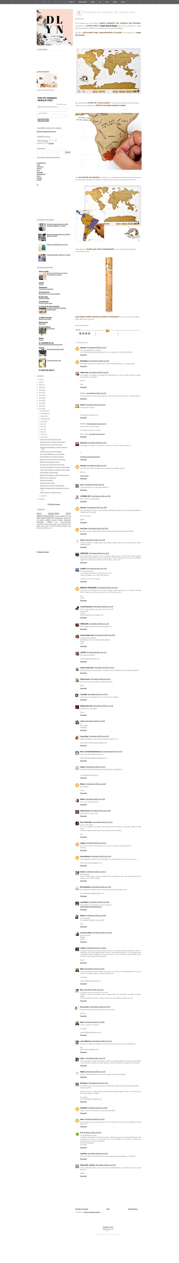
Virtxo (82, 1058)
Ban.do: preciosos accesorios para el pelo (52, 459)
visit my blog (84, 476)
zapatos (54, 524)
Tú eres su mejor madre (45, 303)
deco (39, 513)
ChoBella (83, 568)
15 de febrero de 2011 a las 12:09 (105, 635)
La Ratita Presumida (45, 317)
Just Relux (83, 1153)
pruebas (82, 843)
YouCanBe (83, 694)
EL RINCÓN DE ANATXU (46, 370)
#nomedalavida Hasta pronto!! (55, 349)
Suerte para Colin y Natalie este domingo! (52, 442)
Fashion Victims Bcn (87, 667)
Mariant (82, 784)
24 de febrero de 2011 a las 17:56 (106, 1165)
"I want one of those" (108, 26)
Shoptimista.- (43, 287)
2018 (40, 390)
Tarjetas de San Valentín (47, 483)
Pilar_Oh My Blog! (86, 822)
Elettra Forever (85, 679)
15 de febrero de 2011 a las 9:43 (96, 465)
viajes (65, 518)
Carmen (82, 871)
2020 (40, 385)
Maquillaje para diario (45, 319)
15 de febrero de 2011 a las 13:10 (96, 843)
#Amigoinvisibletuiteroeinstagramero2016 (50, 344)
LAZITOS (83, 652)
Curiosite (39, 178)
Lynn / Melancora (85, 1041)
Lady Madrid (84, 902)
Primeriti (41, 284)
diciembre (44, 411)
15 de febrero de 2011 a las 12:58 (96, 784)
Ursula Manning (85, 856)
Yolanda (82, 948)
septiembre (44, 419)
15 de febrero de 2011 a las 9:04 (96, 393)
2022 (40, 379)
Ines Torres (83, 528)
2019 (40, 387)
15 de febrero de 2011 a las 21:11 (102, 1041)
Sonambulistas (43, 301)
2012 (40, 406)
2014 (40, 400)
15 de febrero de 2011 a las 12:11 (97, 652)
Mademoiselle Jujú (86, 706)
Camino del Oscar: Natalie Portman (50, 492)
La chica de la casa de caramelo (49, 306)
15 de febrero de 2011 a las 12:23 (100, 679)
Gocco (39, 176)
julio (42, 424)
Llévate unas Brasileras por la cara (57, 244)
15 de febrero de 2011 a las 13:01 (103, 822)
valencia (46, 524)
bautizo (50, 528)
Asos (38, 170)
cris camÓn (42, 359)
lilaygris (41, 347)
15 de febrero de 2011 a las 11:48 (99, 624)
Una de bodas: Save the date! (49, 472)
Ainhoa (82, 767)
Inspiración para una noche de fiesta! (51, 444)
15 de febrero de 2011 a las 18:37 (94, 969)
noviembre (44, 413)
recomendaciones (65, 522)
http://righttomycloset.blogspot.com (91, 907)
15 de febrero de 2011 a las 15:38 (99, 902)
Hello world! (42, 324)
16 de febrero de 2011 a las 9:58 (91, 1132)
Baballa (41, 338)
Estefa (82, 799)
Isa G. (82, 484)
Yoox (38, 165)
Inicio (108, 1209)
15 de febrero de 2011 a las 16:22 (96, 948)
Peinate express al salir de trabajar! (50, 451)
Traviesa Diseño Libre (87, 635)
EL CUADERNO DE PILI (46, 343)
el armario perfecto (61, 526)
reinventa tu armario (42, 528)
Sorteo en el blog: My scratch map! (50, 439)
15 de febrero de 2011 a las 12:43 (99, 736)
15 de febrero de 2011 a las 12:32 (98, 694)
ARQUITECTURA (45, 516)
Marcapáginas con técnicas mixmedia (49, 294)
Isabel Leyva (84, 372)
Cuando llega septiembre (46, 289)
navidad (62, 516)
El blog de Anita (44, 292)
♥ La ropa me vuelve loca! (97, 434)
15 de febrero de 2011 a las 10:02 (97, 507)
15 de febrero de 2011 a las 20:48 (94, 1022)
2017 (40, 393)
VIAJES (123, 2)
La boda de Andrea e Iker (54, 360)
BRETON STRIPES (44, 298)
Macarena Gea (43, 322)
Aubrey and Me (43, 271)
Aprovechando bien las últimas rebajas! (52, 457)
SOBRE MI (71, 2)
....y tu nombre (42, 113)
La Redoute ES (41, 163)
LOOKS (49, 522)
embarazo (40, 522)
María (82, 969)
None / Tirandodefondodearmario (91, 751)
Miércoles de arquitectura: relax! (49, 462)
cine (50, 524)
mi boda (51, 526)
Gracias (41, 340)
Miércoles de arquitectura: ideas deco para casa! (54, 475)
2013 (40, 403)
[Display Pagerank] (43, 552)
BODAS (115, 2)
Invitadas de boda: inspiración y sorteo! (58, 255)
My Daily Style (43, 297)
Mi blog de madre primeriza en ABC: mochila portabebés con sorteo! (57, 225)
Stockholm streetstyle (46, 480)
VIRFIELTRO (84, 553)
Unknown (83, 347)
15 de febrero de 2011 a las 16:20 (102, 932)
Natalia (82, 1071)
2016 (40, 395)
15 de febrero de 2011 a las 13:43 (101, 856)
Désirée (82, 915)
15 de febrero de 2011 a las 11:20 (107, 587)
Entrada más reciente (81, 1209)
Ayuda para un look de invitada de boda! (52, 485)
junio (42, 426)
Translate (51, 143)
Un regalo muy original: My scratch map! (52, 464)
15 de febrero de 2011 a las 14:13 (96, 871)
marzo (43, 434)
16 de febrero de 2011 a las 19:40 (98, 1153)
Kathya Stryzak (85, 810)
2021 (40, 382)
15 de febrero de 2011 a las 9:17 (96, 405)
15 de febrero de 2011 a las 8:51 (96, 347)
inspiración (59, 518)
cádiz (69, 526)
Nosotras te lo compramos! (48, 478)
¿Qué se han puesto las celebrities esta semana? (55, 470)
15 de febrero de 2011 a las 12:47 (112, 751)
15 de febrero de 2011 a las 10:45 (97, 568)
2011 (40, 408)
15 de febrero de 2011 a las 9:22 (96, 424)
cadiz (59, 524)
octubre (43, 416)
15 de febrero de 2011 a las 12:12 (104, 667)
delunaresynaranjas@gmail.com (46, 131)
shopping (67, 520)
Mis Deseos (84, 1083)
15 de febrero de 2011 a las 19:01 (93, 990)
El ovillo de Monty (45, 327)
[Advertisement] (99, 1219)
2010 (40, 499)
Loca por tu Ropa (85, 932)
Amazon (39, 168)
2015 (40, 398)
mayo (42, 429)
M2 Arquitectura (85, 887)
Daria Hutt (83, 443)
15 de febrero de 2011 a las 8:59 (98, 372)
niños (68, 513)
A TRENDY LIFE (85, 496)
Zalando (39, 180)
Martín (48, 518)
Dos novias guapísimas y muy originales (52, 454)
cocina (54, 520)
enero (42, 496)
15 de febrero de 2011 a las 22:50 (97, 1108)
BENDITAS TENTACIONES (88, 587)
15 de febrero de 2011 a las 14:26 (101, 887)
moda (56, 516)
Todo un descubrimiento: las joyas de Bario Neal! (54, 467)
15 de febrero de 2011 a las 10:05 (98, 528)
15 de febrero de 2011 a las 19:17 (100, 1007)
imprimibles (40, 524)
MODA (93, 2)
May (81, 990)
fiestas (60, 520)
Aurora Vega (84, 736)
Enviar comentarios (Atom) (92, 1212)
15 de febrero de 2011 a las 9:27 (96, 443)
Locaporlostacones (86, 606)
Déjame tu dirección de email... (48, 107)
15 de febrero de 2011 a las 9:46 (94, 484)
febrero (43, 437)
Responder (83, 355)
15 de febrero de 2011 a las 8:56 (99, 361)
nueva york (44, 526)
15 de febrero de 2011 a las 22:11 (98, 1083)
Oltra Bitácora (84, 361)
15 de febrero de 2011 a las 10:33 (95, 540)
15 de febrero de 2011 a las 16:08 (96, 915)
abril (42, 432)
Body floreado (51, 328)
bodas (43, 518)
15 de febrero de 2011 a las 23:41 (95, 1119)
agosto (43, 421)
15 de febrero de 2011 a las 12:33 (95, 721)
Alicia (82, 1119)
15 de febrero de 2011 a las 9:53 (100, 496)
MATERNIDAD (83, 2)
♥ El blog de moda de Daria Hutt (90, 457)
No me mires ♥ (85, 1007)
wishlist (48, 520)
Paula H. (83, 405)
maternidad (53, 513)
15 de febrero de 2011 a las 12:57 (95, 767)
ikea (56, 522)
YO (66, 516)
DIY (100, 2)
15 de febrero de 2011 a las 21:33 (95, 1058)
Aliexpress (40, 166)
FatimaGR (83, 1108)
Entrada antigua (132, 1209)
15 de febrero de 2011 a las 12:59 (95, 799)
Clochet (41, 282)
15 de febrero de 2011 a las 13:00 (100, 810)
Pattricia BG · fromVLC (87, 1165)
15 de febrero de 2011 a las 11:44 (103, 606)
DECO (107, 2)
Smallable (40, 172)
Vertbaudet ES (41, 174)
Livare (82, 721)
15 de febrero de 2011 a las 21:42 (95, 1071)
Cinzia (82, 540)
